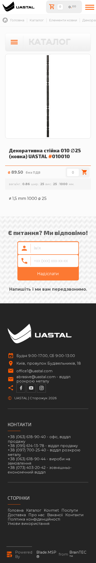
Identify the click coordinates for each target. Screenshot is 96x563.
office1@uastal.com (34, 371)
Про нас (36, 515)
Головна (16, 510)
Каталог (33, 510)
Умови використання (28, 523)
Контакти (74, 515)
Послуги (69, 510)
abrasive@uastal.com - (43, 379)
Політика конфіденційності (34, 519)
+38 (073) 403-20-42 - (40, 470)
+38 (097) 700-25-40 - (44, 452)
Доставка (17, 515)
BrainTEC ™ (77, 554)
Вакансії (55, 515)
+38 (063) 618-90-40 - (39, 439)
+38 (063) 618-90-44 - (39, 461)
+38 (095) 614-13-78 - (43, 446)
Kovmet (51, 510)
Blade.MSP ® (46, 554)
